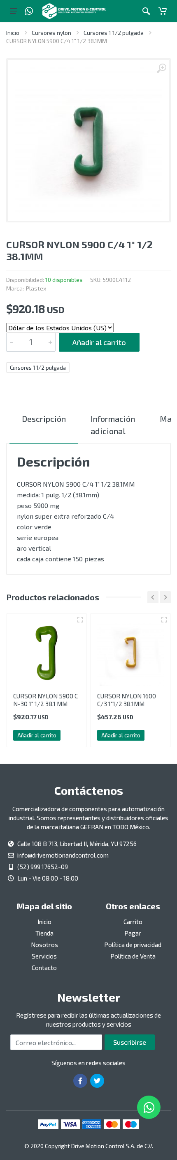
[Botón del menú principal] (13, 11)
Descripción (44, 418)
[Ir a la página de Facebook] (80, 1081)
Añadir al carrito (99, 342)
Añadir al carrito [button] (36, 735)
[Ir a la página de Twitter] (97, 1081)
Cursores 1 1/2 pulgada (114, 32)
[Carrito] (162, 11)
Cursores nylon (51, 32)
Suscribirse (129, 1042)
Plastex (36, 288)
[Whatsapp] (29, 11)
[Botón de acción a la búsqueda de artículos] (146, 11)
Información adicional (113, 425)
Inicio (12, 32)
